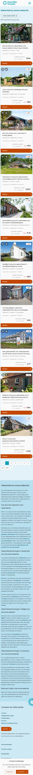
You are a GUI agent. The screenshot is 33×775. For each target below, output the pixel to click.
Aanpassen (9, 771)
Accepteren (21, 771)
